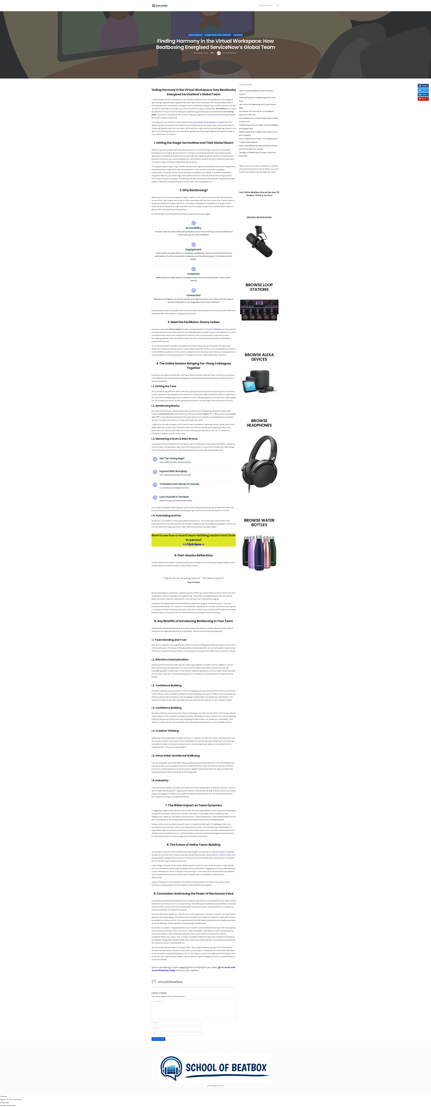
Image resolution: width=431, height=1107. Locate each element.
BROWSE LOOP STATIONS (259, 287)
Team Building (238, 35)
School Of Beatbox (214, 329)
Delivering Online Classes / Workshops (218, 35)
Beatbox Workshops (195, 35)
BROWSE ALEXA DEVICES (259, 357)
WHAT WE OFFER (264, 5)
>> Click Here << (194, 544)
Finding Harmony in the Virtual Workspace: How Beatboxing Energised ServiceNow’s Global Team (215, 44)
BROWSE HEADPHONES (259, 423)
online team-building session (205, 122)
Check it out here (263, 195)
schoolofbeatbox (170, 982)
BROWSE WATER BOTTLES (259, 523)
